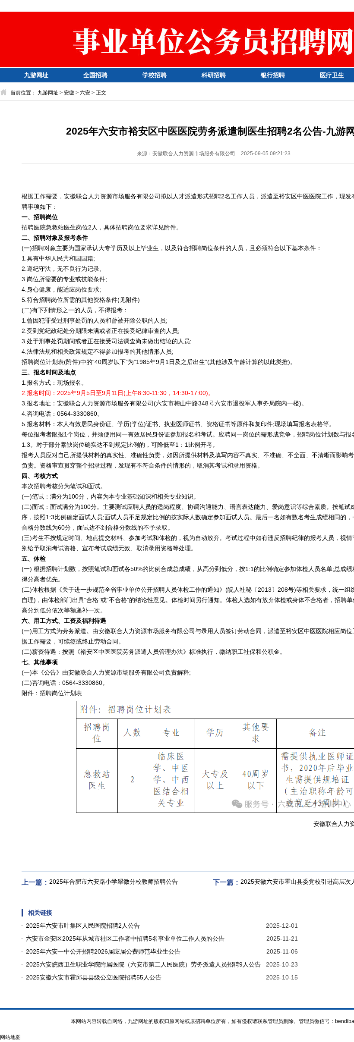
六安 (85, 93)
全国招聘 (95, 75)
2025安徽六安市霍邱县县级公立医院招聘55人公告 (93, 977)
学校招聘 (154, 75)
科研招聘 (214, 75)
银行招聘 (273, 75)
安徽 (69, 93)
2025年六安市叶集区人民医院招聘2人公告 (83, 925)
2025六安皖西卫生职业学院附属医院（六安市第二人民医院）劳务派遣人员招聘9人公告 (143, 964)
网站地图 (10, 1037)
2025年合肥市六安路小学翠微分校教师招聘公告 (113, 881)
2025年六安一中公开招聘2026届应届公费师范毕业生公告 (103, 951)
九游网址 (36, 75)
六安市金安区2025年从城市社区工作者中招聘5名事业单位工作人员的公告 (125, 938)
